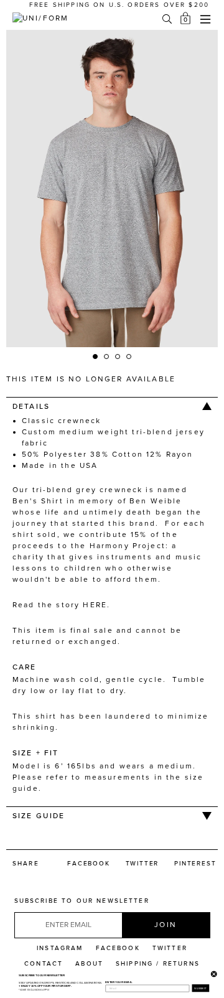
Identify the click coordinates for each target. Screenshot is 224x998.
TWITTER (169, 948)
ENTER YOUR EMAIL (118, 982)
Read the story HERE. (61, 604)
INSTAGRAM (60, 948)
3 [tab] (118, 357)
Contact (43, 964)
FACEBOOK (118, 948)
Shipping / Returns (158, 964)
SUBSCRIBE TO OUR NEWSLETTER (81, 901)
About (89, 964)
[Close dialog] (212, 973)
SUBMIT (200, 988)
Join (165, 924)
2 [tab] (107, 357)
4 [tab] (129, 357)
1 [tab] (96, 357)
